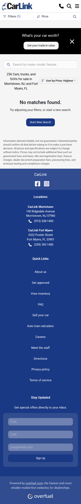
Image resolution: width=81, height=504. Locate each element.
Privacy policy (40, 369)
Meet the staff (40, 348)
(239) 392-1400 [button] (43, 244)
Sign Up (40, 458)
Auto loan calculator (40, 326)
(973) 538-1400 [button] (43, 221)
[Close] (72, 41)
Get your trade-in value (41, 45)
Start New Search (40, 122)
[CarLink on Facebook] (35, 183)
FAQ (40, 304)
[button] (61, 6)
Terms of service (40, 380)
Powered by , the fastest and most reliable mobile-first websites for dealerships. (41, 485)
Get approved (40, 283)
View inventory (40, 293)
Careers (40, 337)
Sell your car (40, 315)
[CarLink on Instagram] (45, 183)
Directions (40, 358)
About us (40, 272)
